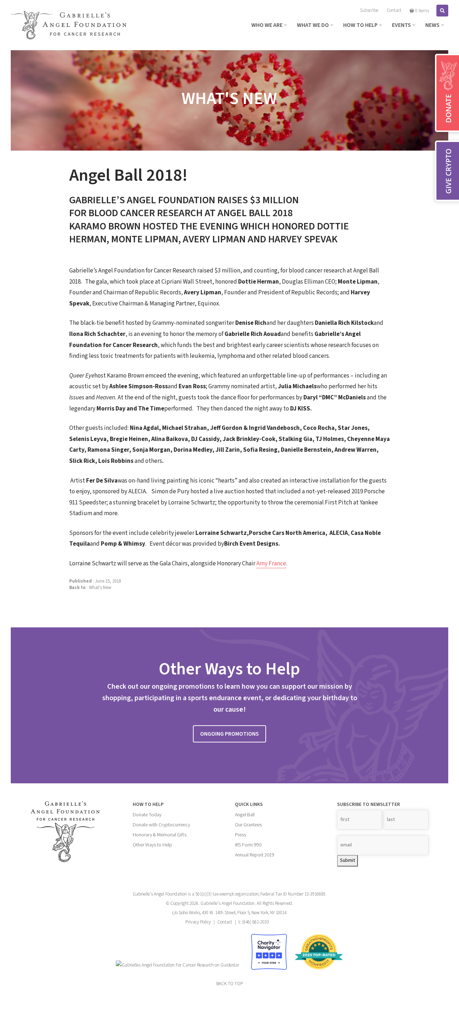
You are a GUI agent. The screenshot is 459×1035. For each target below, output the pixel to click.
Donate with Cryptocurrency (161, 825)
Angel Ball (245, 814)
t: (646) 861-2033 (253, 922)
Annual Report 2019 (254, 855)
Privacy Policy (198, 922)
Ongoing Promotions (229, 734)
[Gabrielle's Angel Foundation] (69, 25)
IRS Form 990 (248, 845)
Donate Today (147, 814)
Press (240, 835)
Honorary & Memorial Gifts (159, 835)
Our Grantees (248, 825)
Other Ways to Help (152, 845)
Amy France (271, 563)
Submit (347, 860)
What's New (100, 587)
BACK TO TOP (229, 984)
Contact (224, 922)
